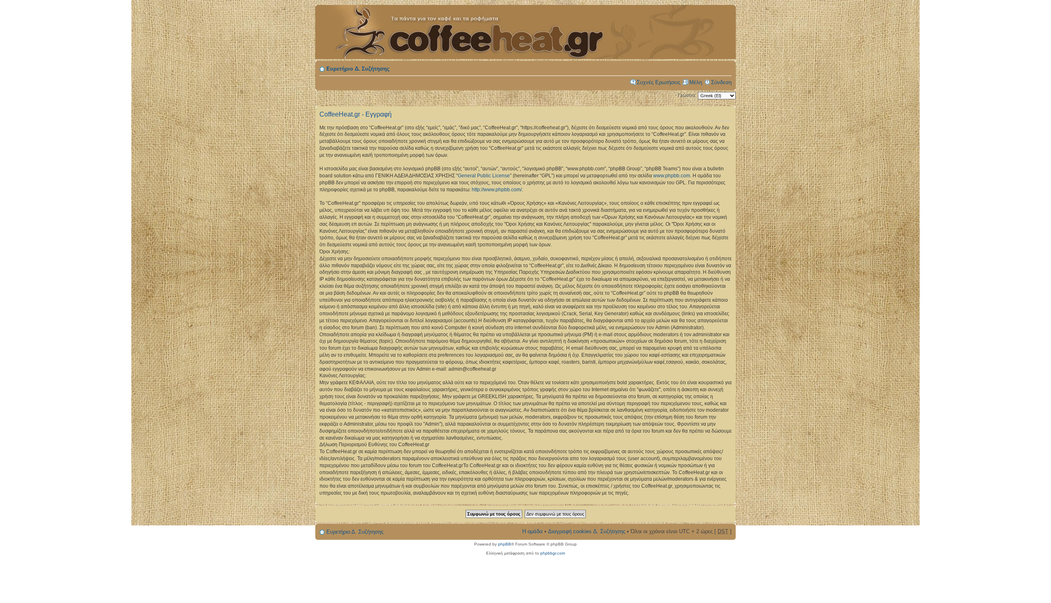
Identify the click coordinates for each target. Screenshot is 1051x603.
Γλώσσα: (687, 95)
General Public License (484, 176)
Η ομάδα (532, 531)
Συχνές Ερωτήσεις (658, 82)
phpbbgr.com (552, 553)
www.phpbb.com (671, 176)
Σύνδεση (721, 82)
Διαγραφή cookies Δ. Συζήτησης (586, 531)
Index (463, 27)
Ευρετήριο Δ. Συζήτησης (358, 69)
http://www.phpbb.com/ (497, 190)
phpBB (504, 544)
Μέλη (695, 82)
